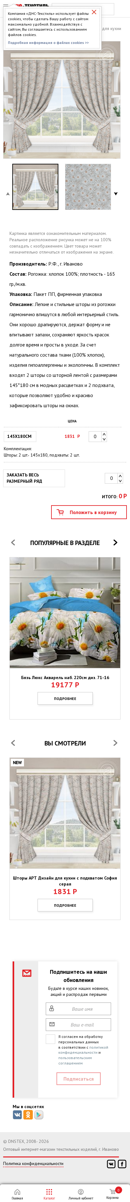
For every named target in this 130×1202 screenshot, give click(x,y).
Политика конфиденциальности (33, 1163)
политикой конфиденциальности (83, 1050)
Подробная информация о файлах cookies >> (48, 42)
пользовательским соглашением (75, 1060)
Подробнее (65, 698)
